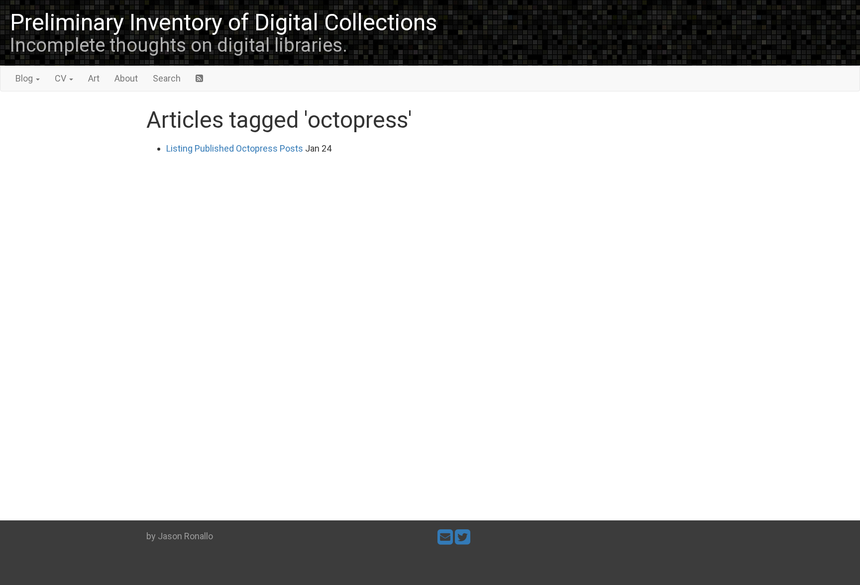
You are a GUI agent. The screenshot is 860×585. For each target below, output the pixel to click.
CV (61, 78)
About (126, 78)
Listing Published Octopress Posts (234, 148)
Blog (25, 78)
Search (167, 78)
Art (94, 78)
